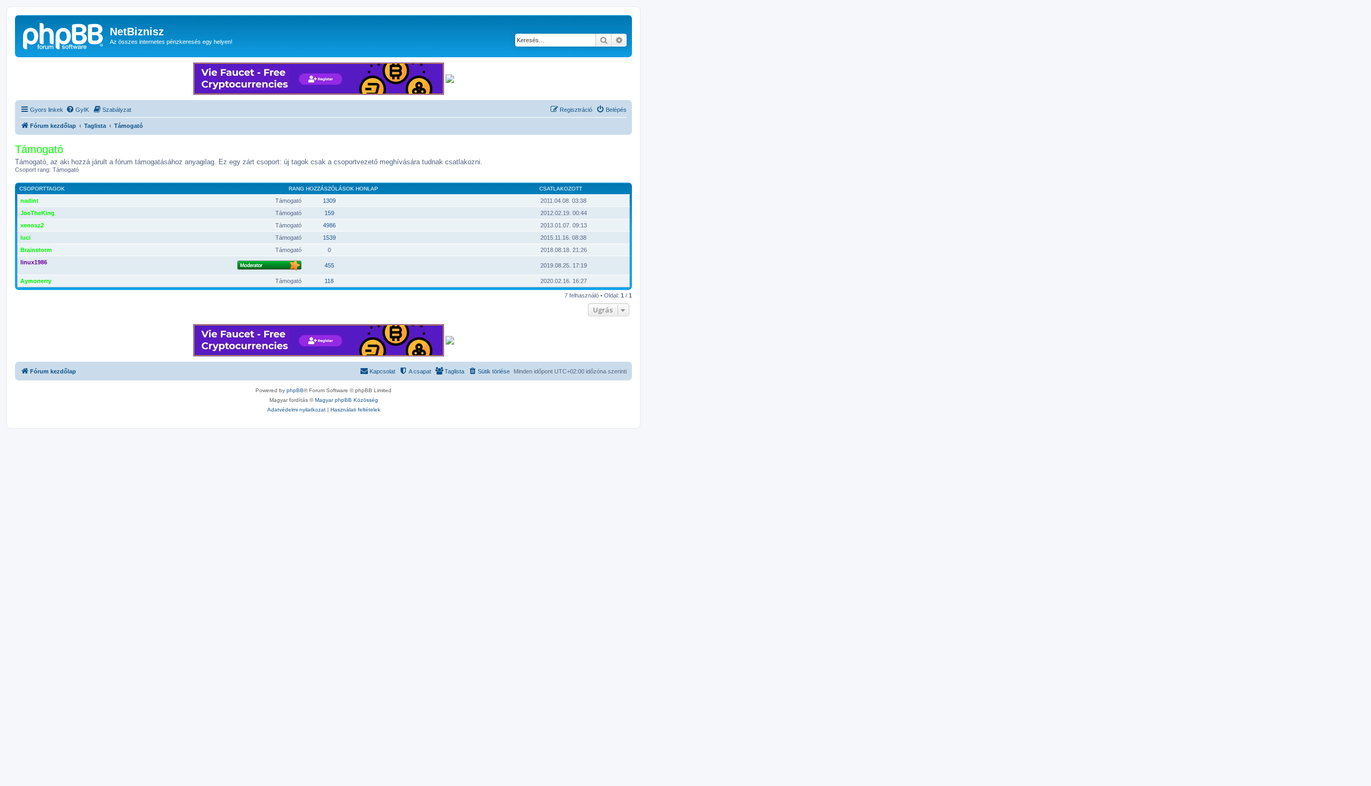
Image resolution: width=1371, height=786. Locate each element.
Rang (296, 189)
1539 (329, 237)
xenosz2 (32, 225)
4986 (329, 225)
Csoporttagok (42, 189)
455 (329, 265)
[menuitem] (77, 109)
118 (329, 281)
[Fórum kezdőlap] (64, 35)
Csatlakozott (560, 189)
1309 (329, 200)
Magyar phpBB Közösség (346, 400)
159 (329, 213)
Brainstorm (36, 250)
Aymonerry (35, 281)
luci (25, 237)
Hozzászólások (330, 189)
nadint (29, 200)
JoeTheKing (37, 213)
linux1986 (33, 262)
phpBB (295, 390)
